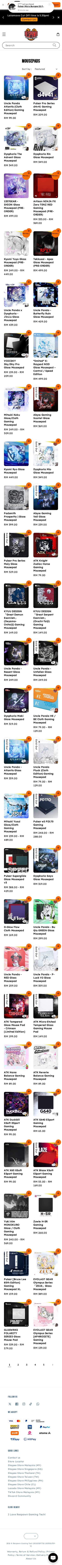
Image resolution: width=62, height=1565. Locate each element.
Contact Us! (29, 19)
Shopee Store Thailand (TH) (24, 1473)
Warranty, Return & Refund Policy (26, 1551)
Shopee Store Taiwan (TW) (23, 1476)
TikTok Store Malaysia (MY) (24, 1492)
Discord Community (19, 1496)
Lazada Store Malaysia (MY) (24, 1488)
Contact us (14, 1457)
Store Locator (16, 1461)
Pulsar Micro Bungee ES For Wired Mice (31, 6)
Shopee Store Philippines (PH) (25, 1480)
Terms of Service (25, 1555)
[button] (3, 34)
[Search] (54, 45)
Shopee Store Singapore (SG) (25, 1469)
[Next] (52, 1364)
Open (56, 4)
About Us (31, 1558)
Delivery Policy (44, 1555)
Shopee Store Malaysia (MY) (24, 1465)
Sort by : (27, 69)
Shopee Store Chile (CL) (22, 1484)
